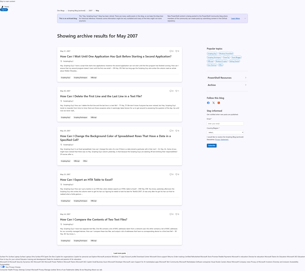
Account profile (130, 256)
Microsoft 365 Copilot (84, 262)
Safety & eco (79, 270)
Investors (269, 262)
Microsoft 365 (39, 262)
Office (221, 65)
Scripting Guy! (212, 53)
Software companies (203, 262)
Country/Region (213, 128)
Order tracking (179, 256)
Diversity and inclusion (281, 262)
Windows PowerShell (226, 53)
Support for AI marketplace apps (147, 262)
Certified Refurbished (192, 256)
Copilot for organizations (64, 256)
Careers (223, 262)
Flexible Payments (224, 256)
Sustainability (5, 264)
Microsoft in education (240, 256)
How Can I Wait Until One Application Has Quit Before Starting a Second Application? (115, 56)
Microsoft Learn (129, 262)
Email (209, 119)
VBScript (210, 61)
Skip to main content (7, 1)
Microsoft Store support (158, 256)
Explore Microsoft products (101, 256)
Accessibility (294, 262)
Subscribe (211, 145)
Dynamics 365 (28, 262)
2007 (90, 10)
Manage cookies (50, 270)
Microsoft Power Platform (54, 262)
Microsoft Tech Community (169, 262)
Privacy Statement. (222, 139)
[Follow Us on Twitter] (213, 102)
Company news (244, 262)
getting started (234, 61)
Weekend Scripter (221, 61)
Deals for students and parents (58, 259)
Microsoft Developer (115, 262)
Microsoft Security (16, 262)
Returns (170, 256)
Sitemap (22, 270)
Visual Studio (215, 262)
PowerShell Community (210, 16)
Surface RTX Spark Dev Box (45, 256)
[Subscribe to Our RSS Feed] (218, 102)
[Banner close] (245, 18)
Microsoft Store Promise (209, 256)
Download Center (143, 256)
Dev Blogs (60, 10)
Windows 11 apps (118, 256)
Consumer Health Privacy (9, 270)
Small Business (97, 262)
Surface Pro (4, 256)
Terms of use (61, 270)
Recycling (87, 270)
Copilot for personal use (82, 256)
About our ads (97, 270)
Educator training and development (33, 259)
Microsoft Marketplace (187, 262)
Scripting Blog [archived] (76, 10)
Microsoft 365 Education (296, 256)
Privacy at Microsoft (258, 262)
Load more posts (120, 253)
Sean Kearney (212, 65)
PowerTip (226, 57)
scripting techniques (214, 57)
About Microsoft (233, 262)
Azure (105, 262)
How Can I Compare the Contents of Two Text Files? (93, 219)
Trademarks (70, 270)
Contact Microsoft (31, 270)
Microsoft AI (4, 262)
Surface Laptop (14, 256)
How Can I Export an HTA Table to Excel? (86, 179)
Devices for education (256, 256)
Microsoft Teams (69, 262)
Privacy (41, 270)
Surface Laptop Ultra (27, 256)
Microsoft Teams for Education (276, 256)
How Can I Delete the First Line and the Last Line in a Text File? (101, 96)
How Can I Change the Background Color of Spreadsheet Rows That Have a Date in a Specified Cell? (115, 138)
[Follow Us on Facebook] (208, 102)
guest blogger (236, 57)
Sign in (4, 10)
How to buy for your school (10, 259)
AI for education (75, 259)
